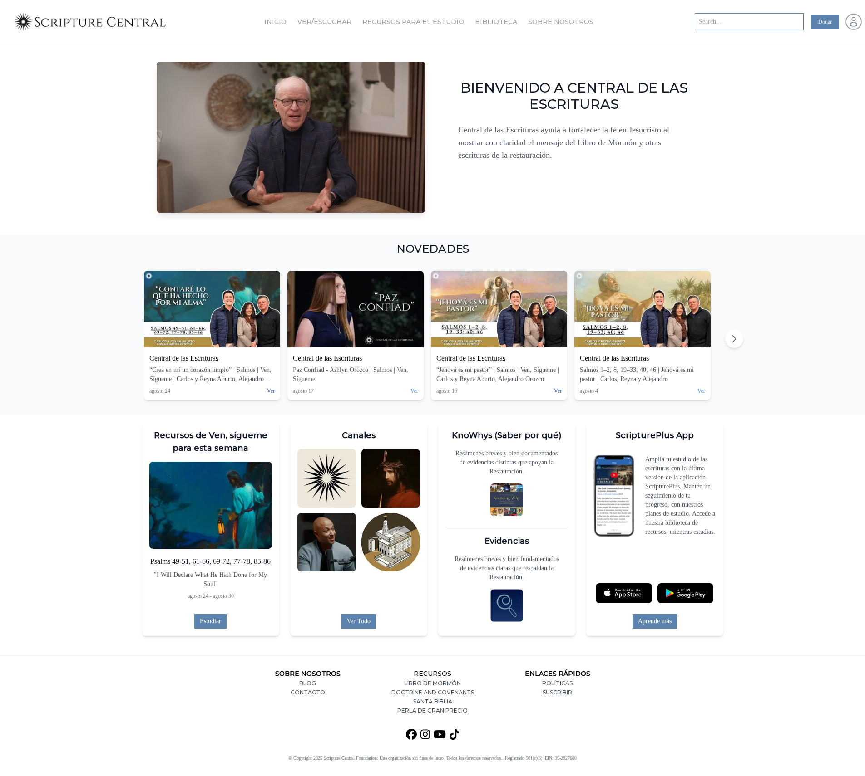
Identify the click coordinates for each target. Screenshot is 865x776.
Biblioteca (496, 22)
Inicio (275, 22)
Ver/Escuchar (324, 22)
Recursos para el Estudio (413, 22)
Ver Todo (359, 621)
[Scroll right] (734, 339)
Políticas (557, 683)
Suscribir (557, 692)
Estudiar (210, 621)
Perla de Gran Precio (432, 710)
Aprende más (655, 621)
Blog (307, 683)
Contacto (308, 692)
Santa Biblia (432, 701)
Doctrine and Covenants (432, 692)
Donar (825, 22)
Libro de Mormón (432, 683)
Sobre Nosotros (560, 22)
